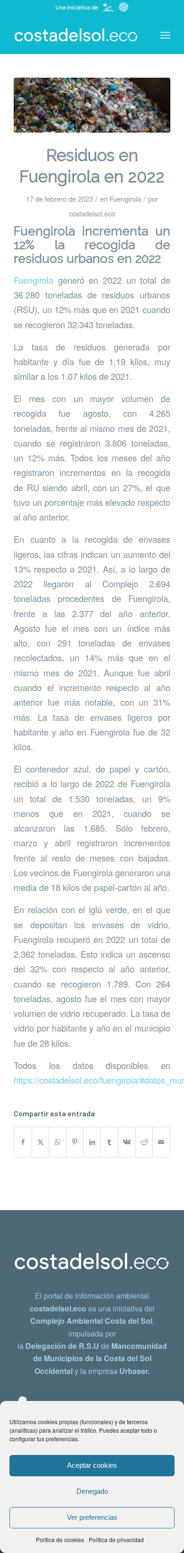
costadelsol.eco (92, 213)
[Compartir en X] (40, 1142)
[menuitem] (165, 35)
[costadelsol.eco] (76, 35)
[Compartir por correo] (161, 1142)
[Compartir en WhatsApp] (57, 1142)
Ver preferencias (92, 1517)
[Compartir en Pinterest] (75, 1142)
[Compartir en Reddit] (144, 1142)
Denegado (92, 1491)
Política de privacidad (116, 1539)
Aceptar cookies (92, 1465)
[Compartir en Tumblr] (109, 1142)
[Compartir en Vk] (126, 1142)
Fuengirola (125, 199)
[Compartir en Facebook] (23, 1142)
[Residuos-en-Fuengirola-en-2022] (92, 105)
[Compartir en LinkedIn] (92, 1142)
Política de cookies (60, 1539)
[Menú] (165, 35)
